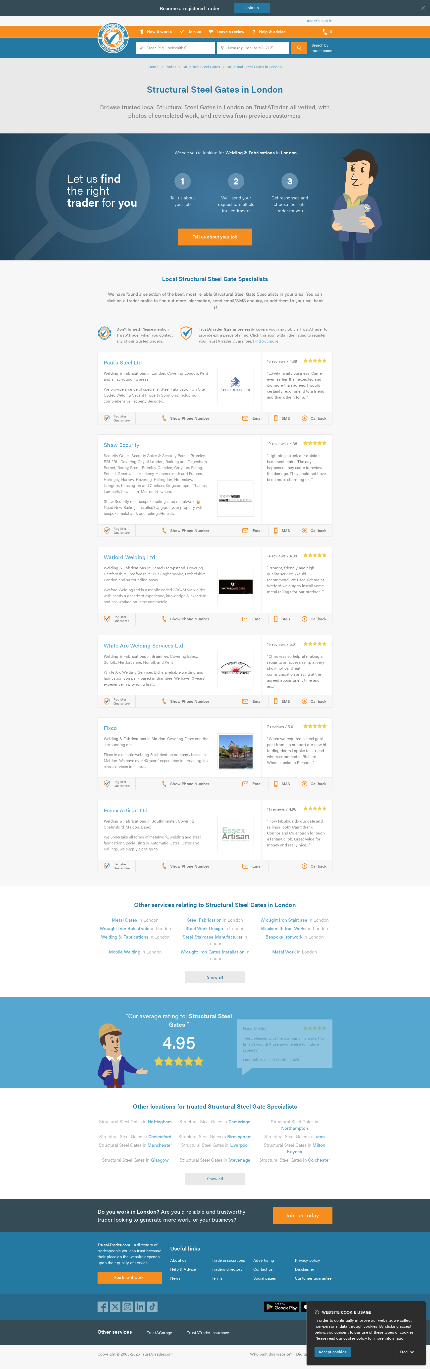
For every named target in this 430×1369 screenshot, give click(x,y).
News (175, 1278)
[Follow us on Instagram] (127, 1307)
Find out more (265, 341)
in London (135, 920)
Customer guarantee (313, 1278)
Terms (217, 1278)
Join (252, 7)
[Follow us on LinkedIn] (140, 1307)
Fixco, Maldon (255, 1023)
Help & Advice (183, 1269)
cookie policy (355, 1338)
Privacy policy (307, 1260)
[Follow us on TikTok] (152, 1307)
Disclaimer (304, 1269)
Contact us (263, 1269)
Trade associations (228, 1260)
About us (178, 1260)
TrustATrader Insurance (208, 1332)
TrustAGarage (159, 1332)
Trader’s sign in (319, 20)
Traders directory (227, 1269)
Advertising (263, 1260)
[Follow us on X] (115, 1307)
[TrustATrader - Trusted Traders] (113, 30)
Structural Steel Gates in (135, 1121)
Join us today (302, 1215)
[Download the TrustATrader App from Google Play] (281, 1307)
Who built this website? (271, 1354)
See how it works (130, 1277)
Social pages (264, 1278)
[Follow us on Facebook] (103, 1307)
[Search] (299, 48)
